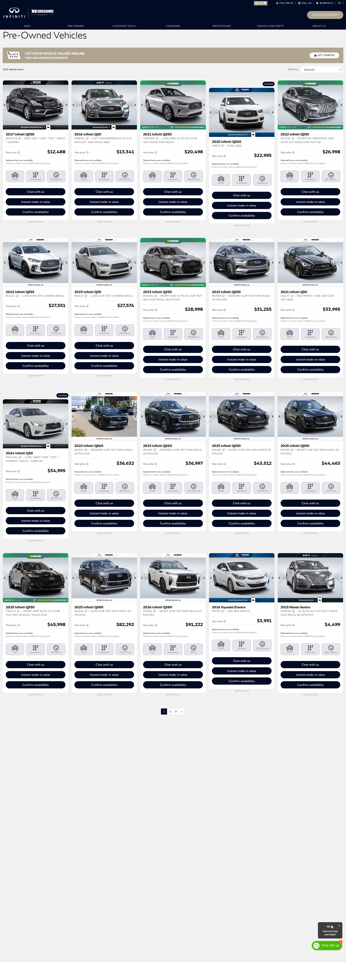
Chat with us (35, 191)
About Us (319, 25)
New (27, 25)
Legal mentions (35, 221)
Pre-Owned (75, 25)
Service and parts (270, 25)
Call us (306, 3)
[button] (5, 105)
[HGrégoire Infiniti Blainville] (30, 11)
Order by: (293, 69)
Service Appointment (325, 15)
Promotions (221, 25)
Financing (173, 25)
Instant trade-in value (35, 201)
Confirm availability (36, 212)
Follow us (285, 3)
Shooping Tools (124, 25)
